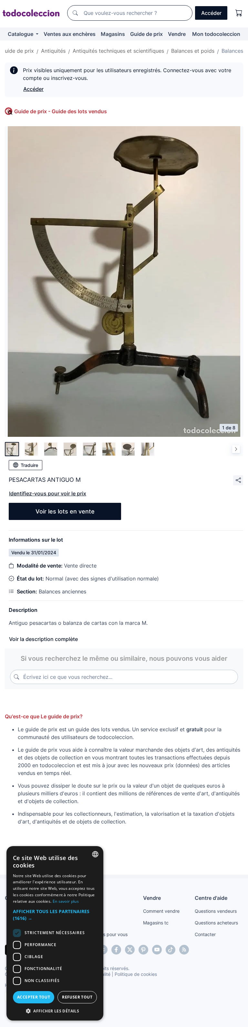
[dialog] (54, 933)
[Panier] (239, 13)
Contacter (205, 934)
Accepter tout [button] (33, 997)
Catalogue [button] (21, 34)
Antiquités (53, 51)
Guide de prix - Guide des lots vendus (60, 111)
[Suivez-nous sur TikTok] (170, 950)
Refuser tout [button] (77, 997)
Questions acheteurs (216, 922)
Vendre (177, 34)
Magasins (113, 34)
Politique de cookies (136, 974)
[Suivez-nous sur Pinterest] (143, 950)
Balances (232, 51)
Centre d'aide (211, 898)
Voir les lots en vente (65, 511)
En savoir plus (66, 901)
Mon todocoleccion (216, 34)
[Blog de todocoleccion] (184, 950)
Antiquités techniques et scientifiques (118, 51)
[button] (55, 915)
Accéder (33, 89)
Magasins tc (156, 922)
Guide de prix (146, 34)
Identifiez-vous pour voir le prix (47, 493)
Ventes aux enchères (70, 34)
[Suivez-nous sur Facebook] (116, 950)
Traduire (29, 465)
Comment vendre (161, 911)
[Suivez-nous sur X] (130, 950)
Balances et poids (192, 51)
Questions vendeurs (216, 911)
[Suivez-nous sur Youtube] (157, 950)
